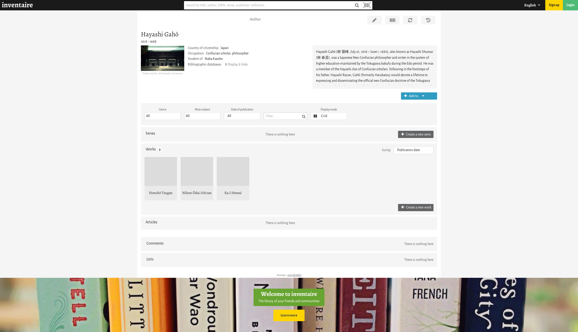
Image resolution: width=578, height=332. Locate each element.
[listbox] (162, 116)
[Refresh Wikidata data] (410, 20)
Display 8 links (238, 64)
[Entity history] (428, 20)
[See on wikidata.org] (392, 20)
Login (570, 5)
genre (162, 109)
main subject (202, 109)
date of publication (242, 109)
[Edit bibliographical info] (374, 20)
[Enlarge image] (162, 58)
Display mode (329, 109)
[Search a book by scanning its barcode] (366, 5)
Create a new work (418, 207)
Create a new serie (418, 134)
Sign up (554, 5)
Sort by (386, 150)
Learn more (289, 315)
